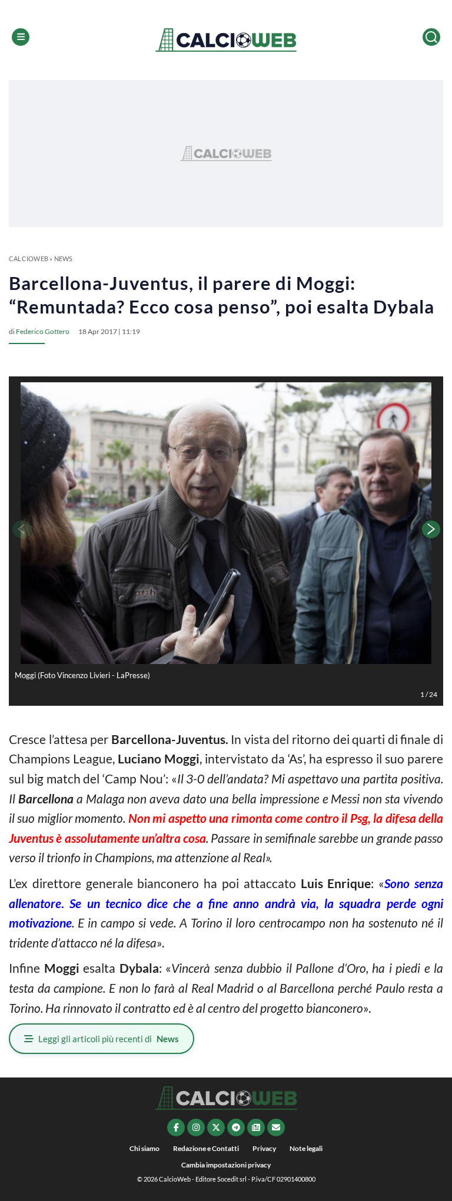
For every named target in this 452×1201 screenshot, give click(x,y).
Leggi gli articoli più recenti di (108, 1038)
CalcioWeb (28, 258)
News (63, 258)
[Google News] (256, 1127)
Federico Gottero (42, 331)
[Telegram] (236, 1127)
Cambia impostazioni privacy (226, 1164)
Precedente (20, 529)
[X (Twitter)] (216, 1127)
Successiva (431, 529)
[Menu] (20, 37)
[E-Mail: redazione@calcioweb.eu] (276, 1127)
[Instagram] (196, 1127)
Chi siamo (144, 1148)
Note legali (306, 1148)
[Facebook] (176, 1127)
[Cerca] (431, 37)
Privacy (264, 1148)
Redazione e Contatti (206, 1148)
